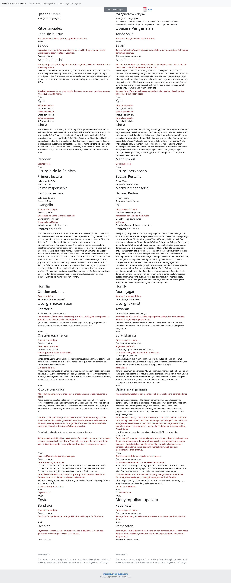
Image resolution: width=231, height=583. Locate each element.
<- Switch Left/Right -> (115, 9)
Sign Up (69, 3)
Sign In (78, 3)
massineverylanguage (13, 3)
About (39, 3)
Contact (60, 3)
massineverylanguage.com (115, 574)
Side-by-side (49, 3)
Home (32, 3)
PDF (150, 9)
